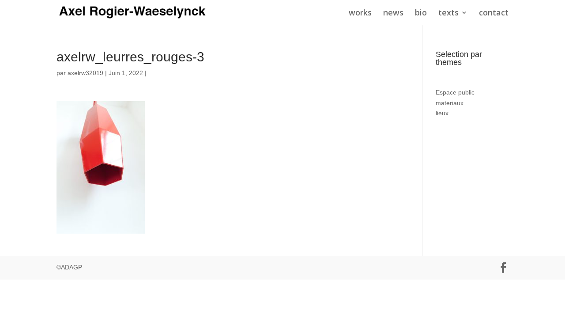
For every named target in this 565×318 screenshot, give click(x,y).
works (360, 13)
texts (448, 13)
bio (421, 13)
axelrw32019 (85, 72)
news (393, 13)
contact (493, 13)
